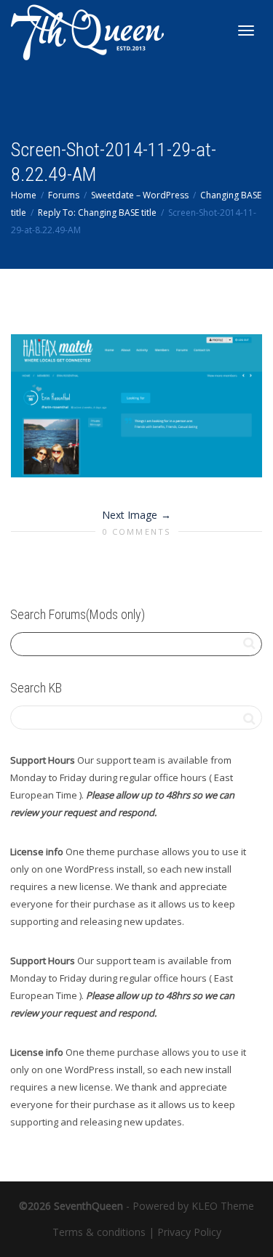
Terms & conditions (99, 1232)
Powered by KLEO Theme (193, 1206)
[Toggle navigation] (246, 30)
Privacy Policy (189, 1232)
